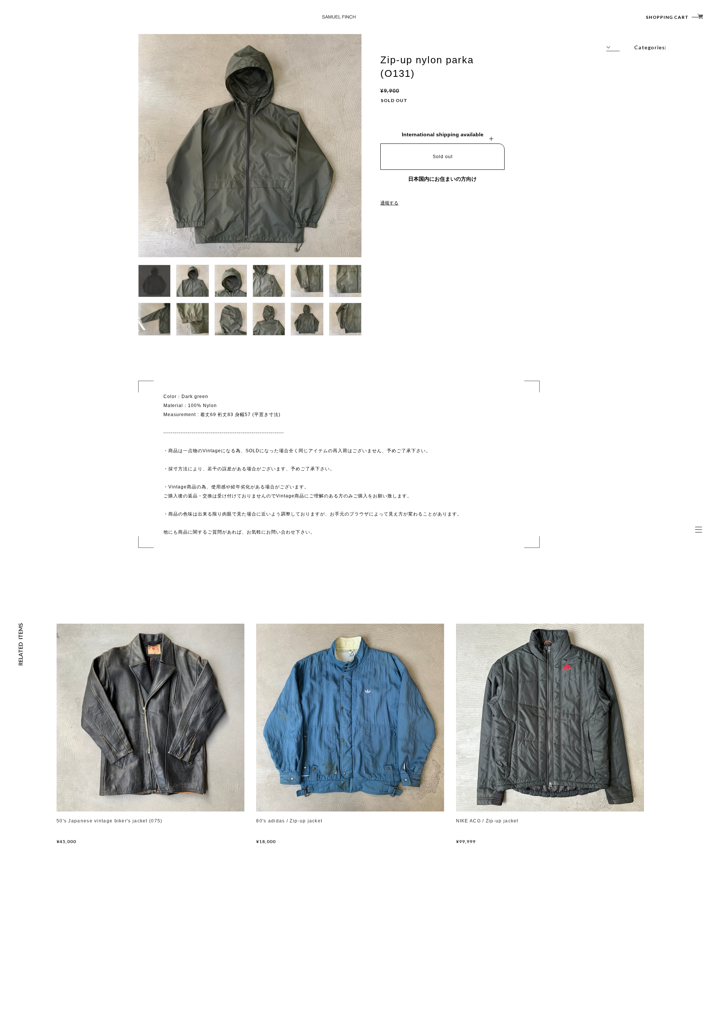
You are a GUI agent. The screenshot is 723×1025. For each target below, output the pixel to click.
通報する (389, 203)
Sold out (443, 156)
